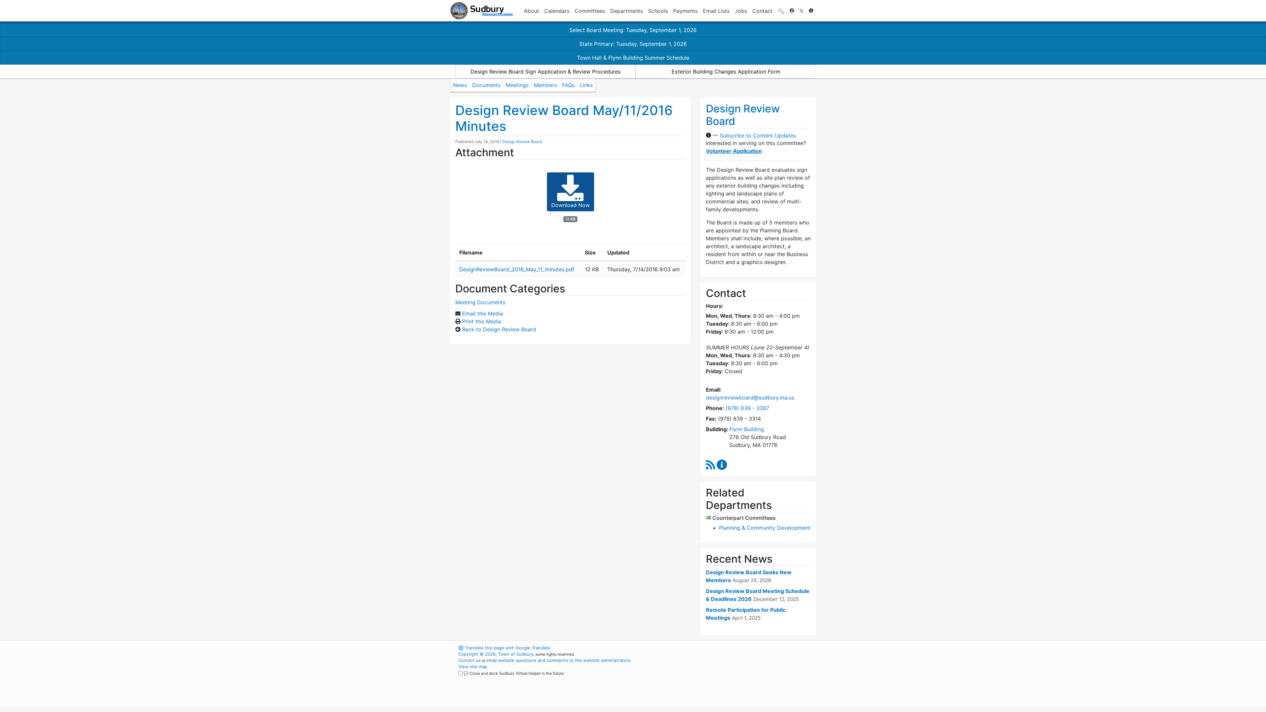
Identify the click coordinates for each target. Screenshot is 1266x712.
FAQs (568, 85)
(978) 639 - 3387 (747, 408)
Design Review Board (522, 141)
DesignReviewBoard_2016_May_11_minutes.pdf (516, 269)
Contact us (469, 660)
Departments (626, 11)
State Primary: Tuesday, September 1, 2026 (633, 44)
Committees (590, 11)
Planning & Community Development (764, 527)
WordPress (727, 647)
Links (586, 85)
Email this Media (482, 313)
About (531, 11)
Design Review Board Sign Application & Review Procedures (545, 71)
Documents (486, 85)
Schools (658, 11)
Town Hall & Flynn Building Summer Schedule (633, 57)
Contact (762, 11)
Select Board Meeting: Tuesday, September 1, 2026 (633, 30)
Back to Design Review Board (499, 329)
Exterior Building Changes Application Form (726, 71)
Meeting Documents (480, 302)
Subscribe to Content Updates (758, 135)
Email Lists (716, 11)
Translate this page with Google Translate (504, 647)
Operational (738, 679)
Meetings (517, 85)
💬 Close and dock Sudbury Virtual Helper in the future (514, 673)
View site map (472, 666)
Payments (685, 11)
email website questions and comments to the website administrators (558, 660)
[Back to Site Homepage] (481, 10)
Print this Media (481, 321)
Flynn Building (746, 429)
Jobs (741, 11)
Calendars (556, 11)
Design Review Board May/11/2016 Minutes (564, 118)
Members (545, 85)
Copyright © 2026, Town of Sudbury (495, 654)
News (460, 85)
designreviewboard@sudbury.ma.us (750, 397)
